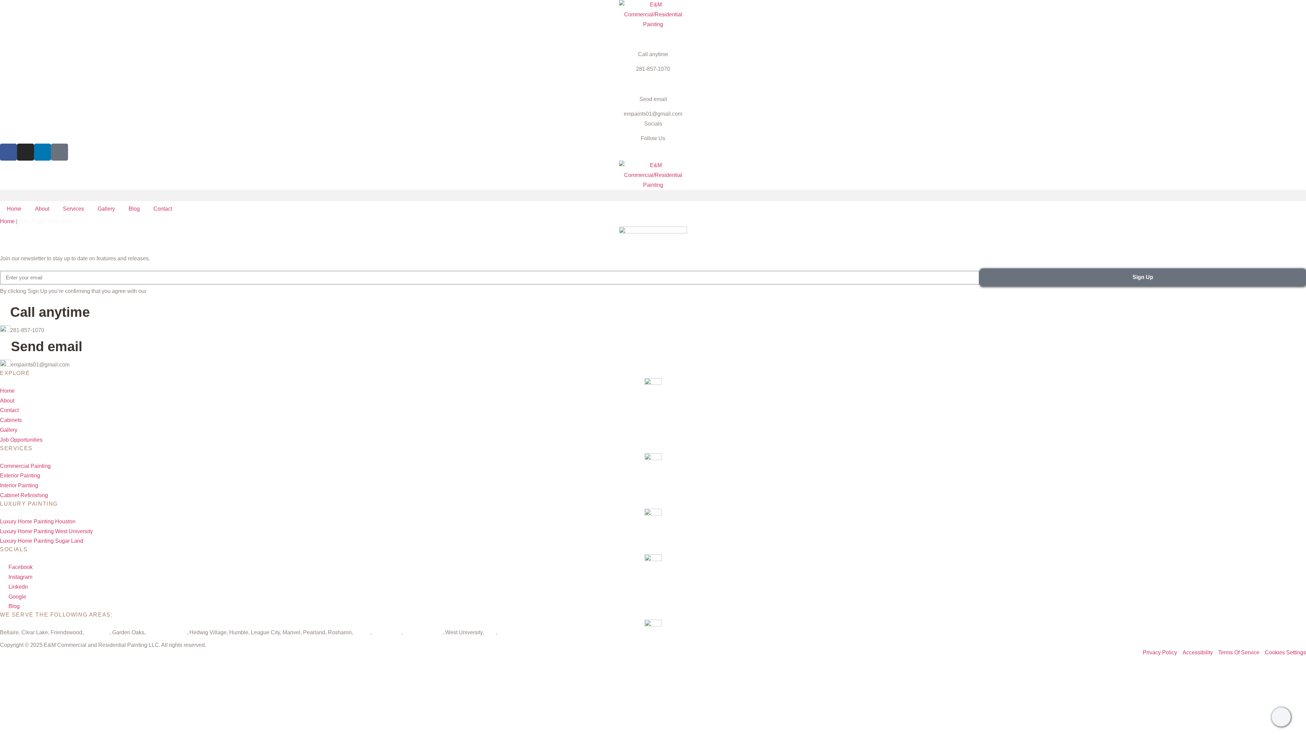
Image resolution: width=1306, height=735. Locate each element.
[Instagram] (25, 152)
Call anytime (653, 54)
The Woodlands (423, 632)
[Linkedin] (42, 152)
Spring (362, 632)
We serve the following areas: (56, 615)
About (42, 209)
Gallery (106, 209)
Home (14, 209)
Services (73, 209)
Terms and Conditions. (175, 291)
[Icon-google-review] (59, 152)
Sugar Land (387, 632)
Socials (653, 124)
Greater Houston (167, 632)
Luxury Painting (29, 504)
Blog (134, 209)
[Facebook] (8, 152)
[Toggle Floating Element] (1281, 716)
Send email (653, 99)
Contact (162, 209)
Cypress (509, 632)
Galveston (97, 632)
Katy (490, 632)
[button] (653, 195)
